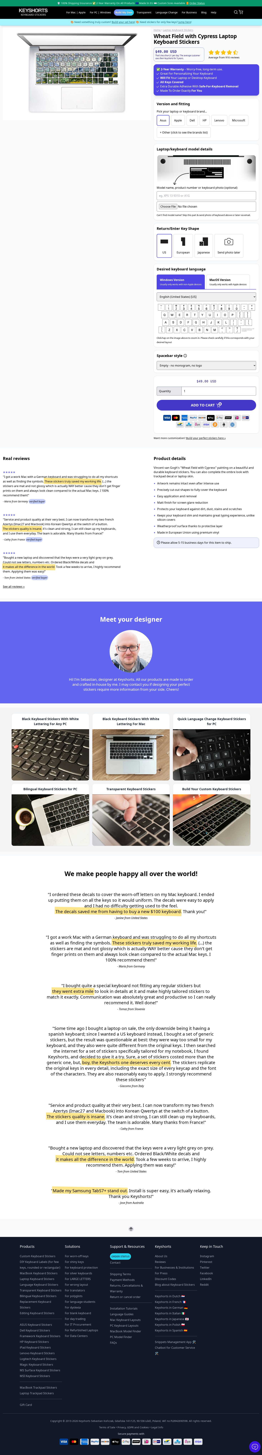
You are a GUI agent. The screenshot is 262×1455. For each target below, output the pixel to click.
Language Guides (121, 1314)
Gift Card (26, 1405)
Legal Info (157, 1427)
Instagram (207, 1256)
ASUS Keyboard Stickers (36, 1325)
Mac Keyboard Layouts (125, 1320)
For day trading (75, 1319)
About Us (161, 1256)
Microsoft (238, 120)
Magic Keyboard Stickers (36, 1365)
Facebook (206, 1273)
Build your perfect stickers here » (206, 438)
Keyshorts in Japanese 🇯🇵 (172, 1319)
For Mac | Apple (76, 12)
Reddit (204, 1285)
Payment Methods (122, 1280)
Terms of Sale (107, 1427)
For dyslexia (73, 1307)
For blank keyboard (78, 1313)
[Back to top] (131, 1229)
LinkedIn (206, 1279)
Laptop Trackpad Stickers (37, 1393)
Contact (115, 1263)
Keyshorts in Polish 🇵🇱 (170, 1325)
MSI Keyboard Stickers (35, 1376)
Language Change (167, 12)
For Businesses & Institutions (174, 1267)
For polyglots (74, 1296)
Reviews (160, 1262)
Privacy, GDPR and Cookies (133, 1427)
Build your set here (123, 22)
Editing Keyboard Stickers (37, 1313)
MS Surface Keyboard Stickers (40, 1370)
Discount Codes (165, 1279)
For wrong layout (76, 1285)
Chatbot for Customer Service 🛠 (175, 1350)
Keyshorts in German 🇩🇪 (171, 1308)
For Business (189, 12)
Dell (192, 120)
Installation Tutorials (124, 1308)
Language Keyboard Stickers (39, 1285)
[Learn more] (185, 355)
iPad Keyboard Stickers (35, 1347)
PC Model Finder (121, 1337)
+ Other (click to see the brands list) (184, 132)
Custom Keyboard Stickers (37, 1256)
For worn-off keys (77, 1256)
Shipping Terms (120, 1274)
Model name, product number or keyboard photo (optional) (197, 188)
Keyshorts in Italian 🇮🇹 (170, 1313)
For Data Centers (76, 1336)
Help (213, 12)
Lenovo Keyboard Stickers (37, 1353)
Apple (178, 120)
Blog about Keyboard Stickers (175, 1285)
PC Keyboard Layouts (124, 1326)
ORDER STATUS (120, 1256)
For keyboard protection (81, 1267)
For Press (161, 1273)
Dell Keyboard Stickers (35, 1330)
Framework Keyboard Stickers (40, 1336)
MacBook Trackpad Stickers (38, 1387)
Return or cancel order (125, 1297)
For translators (75, 1290)
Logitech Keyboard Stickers (38, 1359)
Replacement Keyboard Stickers (35, 1304)
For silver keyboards (78, 1273)
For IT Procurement (78, 1324)
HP (205, 120)
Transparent (144, 12)
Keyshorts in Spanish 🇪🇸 (171, 1330)
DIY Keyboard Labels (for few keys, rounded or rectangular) (40, 1264)
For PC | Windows (100, 12)
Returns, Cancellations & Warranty (126, 1288)
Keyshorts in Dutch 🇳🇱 (170, 1296)
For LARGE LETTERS (78, 1279)
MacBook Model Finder (125, 1331)
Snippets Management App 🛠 (175, 1342)
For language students (80, 1302)
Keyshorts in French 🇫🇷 (170, 1302)
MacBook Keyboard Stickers (39, 1273)
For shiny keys (74, 1262)
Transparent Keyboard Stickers (40, 1290)
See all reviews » (14, 587)
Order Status (197, 3)
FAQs (113, 1343)
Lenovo (219, 120)
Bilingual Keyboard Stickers (38, 1296)
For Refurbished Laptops (81, 1330)
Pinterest (206, 1262)
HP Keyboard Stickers (34, 1342)
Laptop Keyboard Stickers (37, 1279)
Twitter (205, 1267)
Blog (204, 12)
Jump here (184, 22)
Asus (163, 120)
